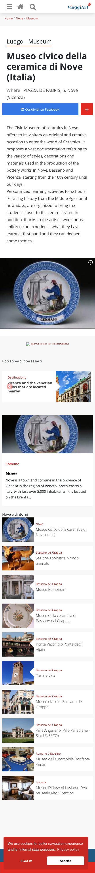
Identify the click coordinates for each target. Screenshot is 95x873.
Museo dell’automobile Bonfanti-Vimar (63, 761)
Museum (32, 18)
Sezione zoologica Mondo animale (57, 560)
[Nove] (47, 434)
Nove (19, 18)
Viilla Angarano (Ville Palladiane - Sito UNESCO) (63, 733)
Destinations (17, 377)
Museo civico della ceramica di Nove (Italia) (61, 532)
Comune (12, 464)
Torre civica (45, 675)
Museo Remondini (51, 589)
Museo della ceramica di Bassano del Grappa (56, 618)
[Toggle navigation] (9, 6)
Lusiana (41, 782)
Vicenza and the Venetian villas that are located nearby (30, 387)
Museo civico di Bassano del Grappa (59, 704)
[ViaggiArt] (21, 6)
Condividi (41, 109)
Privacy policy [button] (68, 849)
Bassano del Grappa (49, 553)
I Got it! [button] (26, 861)
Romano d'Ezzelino (48, 754)
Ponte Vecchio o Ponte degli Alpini (59, 647)
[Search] (32, 6)
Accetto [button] (65, 861)
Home (8, 18)
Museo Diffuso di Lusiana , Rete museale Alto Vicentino (62, 790)
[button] (85, 386)
